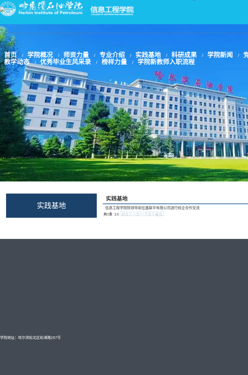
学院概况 (40, 54)
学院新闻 (220, 54)
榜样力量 (114, 61)
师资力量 (76, 54)
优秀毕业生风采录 (65, 61)
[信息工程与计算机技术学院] (2, 10)
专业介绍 (112, 54)
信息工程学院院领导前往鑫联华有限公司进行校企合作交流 (152, 208)
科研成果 (184, 54)
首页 (10, 54)
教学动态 (17, 61)
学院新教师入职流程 (166, 61)
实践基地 (148, 54)
